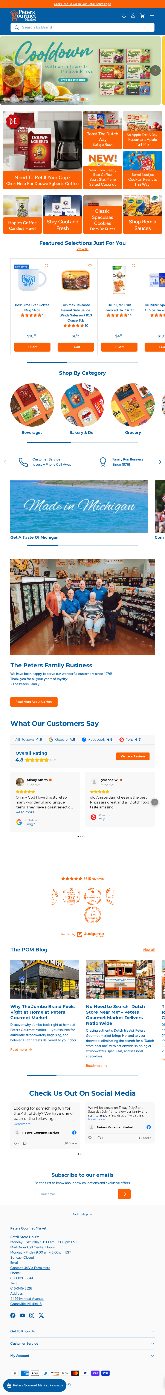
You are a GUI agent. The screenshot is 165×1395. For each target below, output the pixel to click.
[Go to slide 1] (78, 99)
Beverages (32, 432)
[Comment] (24, 1143)
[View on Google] (20, 782)
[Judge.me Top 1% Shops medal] (94, 896)
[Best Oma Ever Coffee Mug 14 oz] (32, 280)
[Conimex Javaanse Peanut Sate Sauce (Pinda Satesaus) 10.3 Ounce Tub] (76, 280)
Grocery (133, 432)
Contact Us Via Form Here (30, 1268)
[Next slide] (155, 70)
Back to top (80, 1214)
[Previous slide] (9, 70)
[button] (142, 15)
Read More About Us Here (33, 702)
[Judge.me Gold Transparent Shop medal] (51, 896)
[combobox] (82, 27)
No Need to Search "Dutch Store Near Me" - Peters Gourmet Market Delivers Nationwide (115, 1015)
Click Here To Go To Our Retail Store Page (82, 4)
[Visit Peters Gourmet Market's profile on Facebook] (18, 1132)
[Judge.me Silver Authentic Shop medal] (73, 896)
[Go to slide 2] (82, 99)
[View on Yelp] (94, 782)
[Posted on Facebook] (74, 1132)
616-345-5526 (21, 1288)
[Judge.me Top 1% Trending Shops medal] (51, 915)
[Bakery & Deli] (82, 405)
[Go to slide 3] (87, 99)
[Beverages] (32, 405)
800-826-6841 (21, 1278)
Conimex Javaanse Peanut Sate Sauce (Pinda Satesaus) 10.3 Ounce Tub (76, 312)
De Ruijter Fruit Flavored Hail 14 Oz (119, 307)
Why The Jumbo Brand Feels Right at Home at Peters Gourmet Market (42, 1012)
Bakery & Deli (82, 432)
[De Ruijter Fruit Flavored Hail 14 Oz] (119, 280)
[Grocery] (133, 405)
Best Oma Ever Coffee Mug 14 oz (32, 307)
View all (82, 249)
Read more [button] (25, 812)
